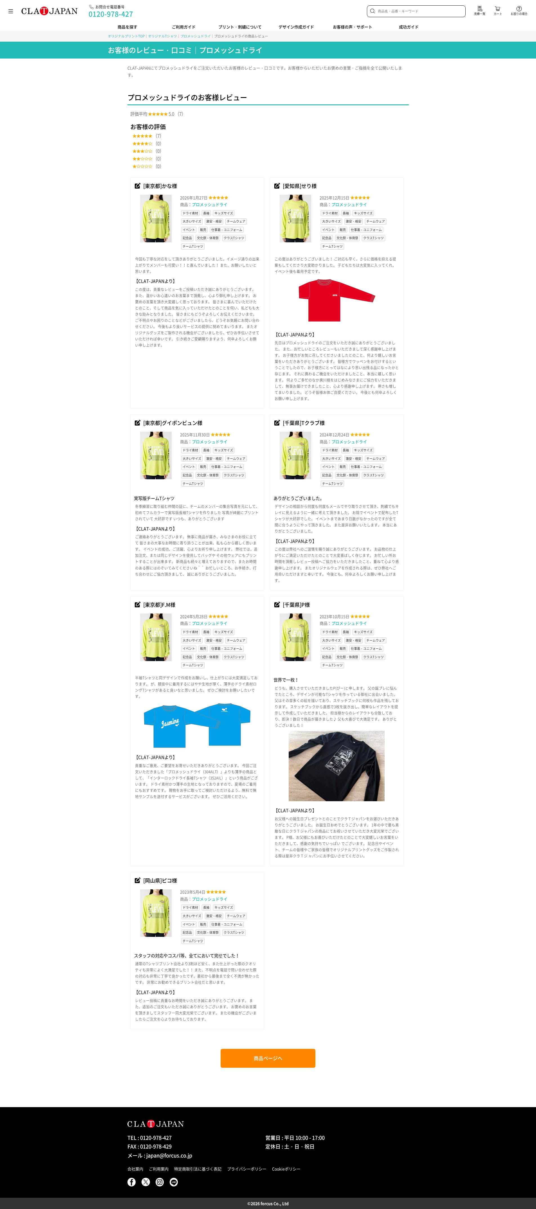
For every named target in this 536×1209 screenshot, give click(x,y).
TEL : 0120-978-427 (149, 1137)
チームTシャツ (193, 246)
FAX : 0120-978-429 (149, 1146)
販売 (203, 229)
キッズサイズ (223, 213)
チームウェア (236, 221)
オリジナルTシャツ (162, 36)
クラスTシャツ (234, 238)
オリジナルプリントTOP (126, 36)
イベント (189, 229)
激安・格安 (214, 221)
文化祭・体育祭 (208, 238)
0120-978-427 (111, 14)
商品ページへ (268, 1058)
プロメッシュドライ (195, 36)
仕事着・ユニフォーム (226, 229)
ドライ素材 (190, 213)
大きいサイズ (192, 221)
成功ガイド (409, 27)
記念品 (187, 238)
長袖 (206, 213)
